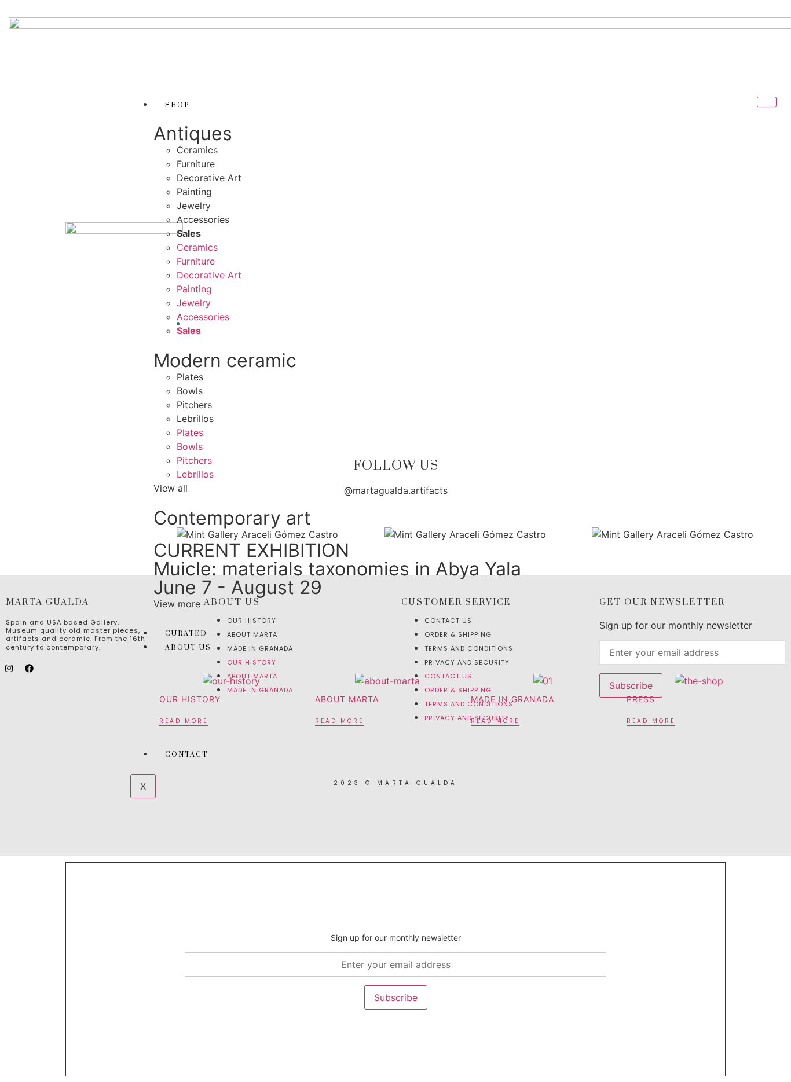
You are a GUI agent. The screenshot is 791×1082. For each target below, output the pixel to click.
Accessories (203, 219)
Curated (186, 633)
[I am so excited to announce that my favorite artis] (51, 524)
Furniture (196, 164)
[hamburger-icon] (767, 102)
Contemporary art (232, 518)
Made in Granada (512, 699)
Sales (189, 233)
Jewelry (194, 205)
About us (188, 647)
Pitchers (194, 404)
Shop (177, 105)
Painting (194, 191)
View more (176, 604)
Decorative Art (209, 178)
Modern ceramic (224, 360)
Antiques (192, 133)
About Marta (347, 699)
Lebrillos (195, 418)
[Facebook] (29, 668)
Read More (183, 721)
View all (170, 488)
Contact (186, 754)
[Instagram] (8, 668)
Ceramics (197, 150)
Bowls (190, 391)
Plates (190, 377)
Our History (190, 699)
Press (641, 699)
